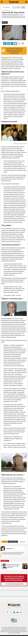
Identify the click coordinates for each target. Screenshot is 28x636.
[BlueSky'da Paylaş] (15, 43)
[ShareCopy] (19, 43)
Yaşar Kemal (4, 57)
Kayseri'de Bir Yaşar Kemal (13, 12)
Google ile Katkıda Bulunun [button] (15, 584)
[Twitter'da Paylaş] (8, 43)
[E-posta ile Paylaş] (22, 43)
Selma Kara (9, 548)
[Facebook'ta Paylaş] (4, 43)
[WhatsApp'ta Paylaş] (11, 43)
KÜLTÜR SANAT (6, 7)
